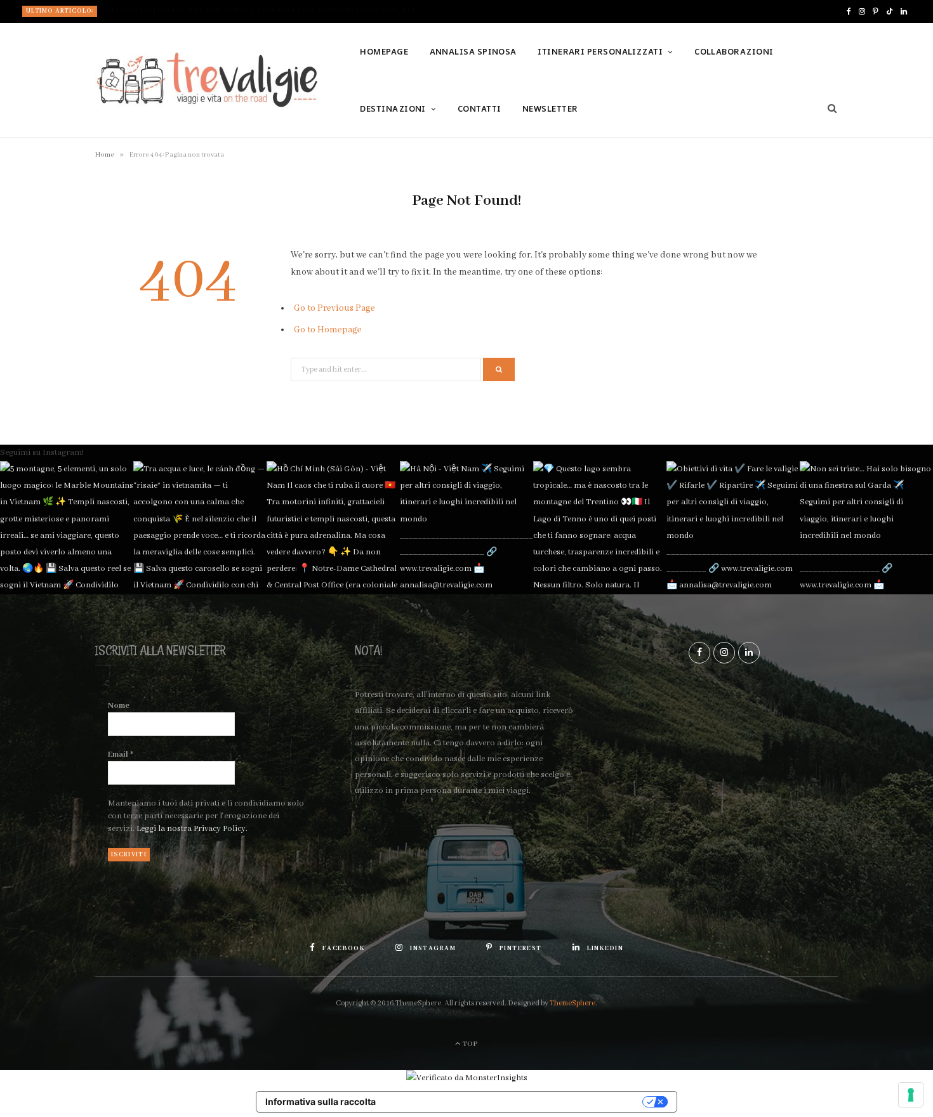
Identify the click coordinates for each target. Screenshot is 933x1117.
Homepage (384, 51)
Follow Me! (472, 519)
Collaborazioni (733, 51)
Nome (118, 705)
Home (104, 154)
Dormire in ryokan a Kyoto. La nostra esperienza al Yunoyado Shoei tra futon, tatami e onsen (269, 10)
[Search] (828, 108)
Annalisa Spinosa (473, 51)
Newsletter (550, 108)
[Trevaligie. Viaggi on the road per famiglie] (207, 79)
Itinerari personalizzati (600, 51)
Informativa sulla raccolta (320, 1101)
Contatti (479, 108)
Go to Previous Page (334, 308)
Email (120, 754)
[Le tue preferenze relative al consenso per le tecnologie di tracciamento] (911, 1095)
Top (469, 1044)
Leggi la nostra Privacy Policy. (192, 828)
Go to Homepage (328, 330)
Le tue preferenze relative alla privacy (515, 1101)
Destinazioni (392, 108)
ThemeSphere (572, 1003)
